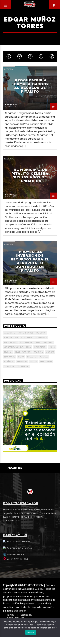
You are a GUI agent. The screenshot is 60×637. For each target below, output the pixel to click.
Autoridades (26, 332)
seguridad (46, 361)
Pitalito (32, 356)
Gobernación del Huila (17, 347)
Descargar (20, 610)
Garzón (48, 342)
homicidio (40, 347)
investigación (23, 352)
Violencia (23, 366)
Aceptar (31, 632)
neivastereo (11, 104)
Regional (9, 69)
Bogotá (41, 332)
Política (9, 361)
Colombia (27, 337)
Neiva (21, 356)
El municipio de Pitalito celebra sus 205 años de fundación (30, 175)
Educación (10, 342)
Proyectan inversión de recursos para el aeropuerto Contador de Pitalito (30, 261)
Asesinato (10, 332)
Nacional (9, 356)
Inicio (10, 615)
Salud (33, 361)
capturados (11, 337)
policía (44, 356)
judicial (38, 352)
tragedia (9, 366)
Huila (52, 347)
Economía (41, 337)
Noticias (26, 615)
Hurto (8, 352)
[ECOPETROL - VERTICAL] (30, 418)
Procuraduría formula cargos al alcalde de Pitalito (30, 86)
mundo (50, 352)
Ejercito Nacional (30, 342)
